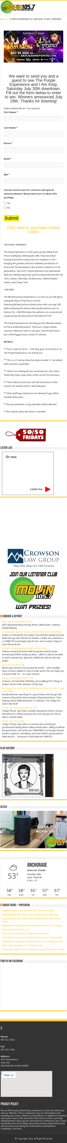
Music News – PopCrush (16, 905)
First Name (11, 112)
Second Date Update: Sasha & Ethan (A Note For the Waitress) (32, 632)
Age (7, 174)
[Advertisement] (26, 523)
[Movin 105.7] (33, 7)
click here (17, 1128)
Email (8, 159)
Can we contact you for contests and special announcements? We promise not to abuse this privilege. (30, 194)
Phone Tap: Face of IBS (13, 721)
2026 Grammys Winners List (15, 929)
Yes (8, 203)
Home (5, 19)
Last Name (11, 127)
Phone (8, 143)
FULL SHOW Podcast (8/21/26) (16, 621)
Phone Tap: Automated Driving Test (19, 707)
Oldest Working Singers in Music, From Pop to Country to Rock (32, 941)
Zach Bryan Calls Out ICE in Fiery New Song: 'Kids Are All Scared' (33, 949)
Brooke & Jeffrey (12, 616)
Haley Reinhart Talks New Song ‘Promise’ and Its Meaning (30, 914)
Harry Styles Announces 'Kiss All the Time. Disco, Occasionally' (32, 937)
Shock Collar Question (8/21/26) (17, 678)
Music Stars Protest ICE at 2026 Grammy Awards (25, 933)
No (8, 207)
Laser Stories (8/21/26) (13, 664)
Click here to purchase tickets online (33, 229)
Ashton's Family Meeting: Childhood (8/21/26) (24, 648)
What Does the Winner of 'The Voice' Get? (22, 945)
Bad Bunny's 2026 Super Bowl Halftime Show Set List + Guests (32, 925)
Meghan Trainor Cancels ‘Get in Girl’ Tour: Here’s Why (28, 910)
